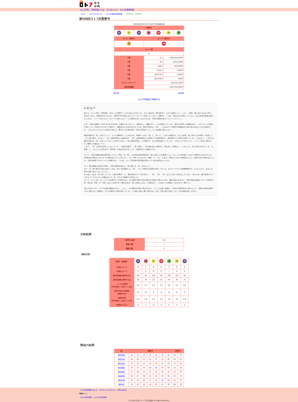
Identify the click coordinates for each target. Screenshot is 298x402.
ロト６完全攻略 (86, 397)
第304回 (121, 372)
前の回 (116, 93)
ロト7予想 (84, 10)
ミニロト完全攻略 (100, 397)
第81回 (121, 384)
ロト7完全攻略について (89, 390)
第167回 (121, 380)
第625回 (121, 355)
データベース (112, 10)
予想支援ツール (97, 10)
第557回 (121, 359)
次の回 (181, 93)
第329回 (121, 368)
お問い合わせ (122, 390)
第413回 (121, 363)
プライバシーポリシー (107, 390)
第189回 (121, 376)
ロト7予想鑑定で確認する (149, 99)
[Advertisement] (149, 214)
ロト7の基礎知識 (127, 10)
